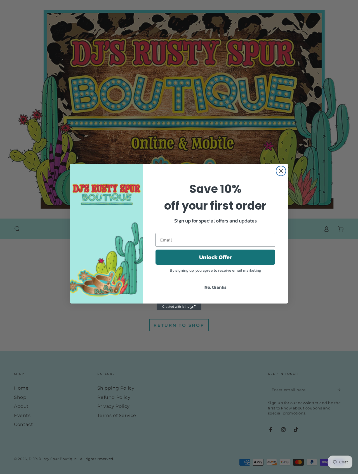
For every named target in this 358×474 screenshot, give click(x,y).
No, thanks (215, 287)
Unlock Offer (215, 257)
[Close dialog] (281, 171)
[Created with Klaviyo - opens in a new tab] (179, 307)
